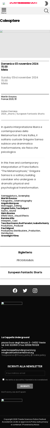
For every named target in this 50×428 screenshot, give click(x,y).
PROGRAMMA (25, 260)
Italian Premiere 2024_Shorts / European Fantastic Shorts (22, 112)
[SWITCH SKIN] (46, 3)
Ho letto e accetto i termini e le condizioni (27, 379)
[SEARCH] (46, 10)
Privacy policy (23, 355)
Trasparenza (8, 355)
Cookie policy (39, 355)
